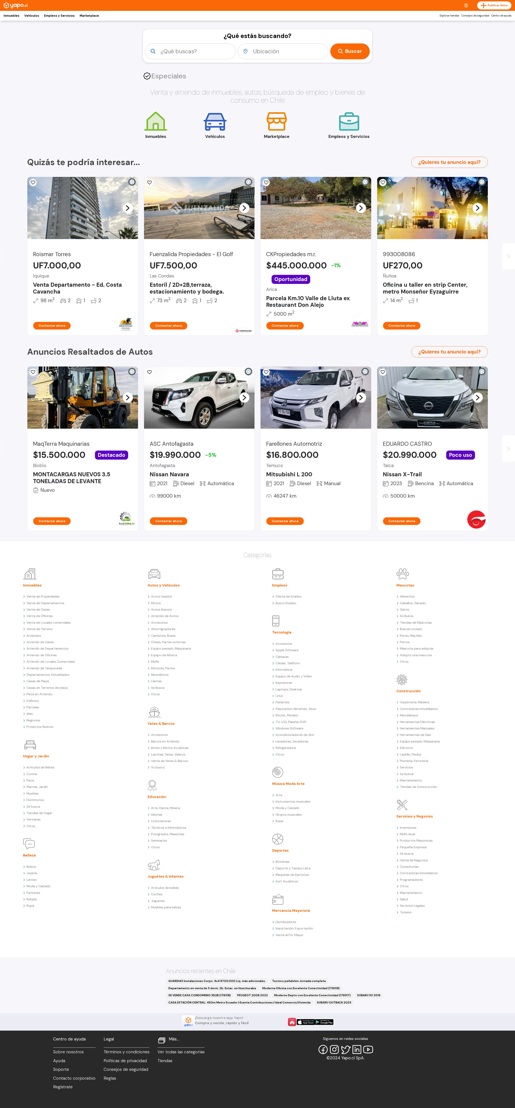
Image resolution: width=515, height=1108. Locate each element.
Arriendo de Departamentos (47, 648)
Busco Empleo (286, 603)
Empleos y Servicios (59, 16)
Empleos (279, 585)
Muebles (33, 793)
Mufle (155, 661)
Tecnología (281, 632)
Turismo (406, 912)
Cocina (32, 774)
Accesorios (159, 622)
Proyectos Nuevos (40, 727)
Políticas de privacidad (125, 1061)
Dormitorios (35, 800)
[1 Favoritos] (149, 182)
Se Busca (157, 688)
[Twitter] (345, 1049)
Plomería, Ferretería (414, 761)
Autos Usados (161, 596)
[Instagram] (334, 1049)
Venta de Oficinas (40, 616)
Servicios (406, 767)
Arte (279, 795)
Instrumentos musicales (293, 801)
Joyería (32, 873)
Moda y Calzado (38, 886)
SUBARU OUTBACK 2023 (334, 1002)
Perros (405, 642)
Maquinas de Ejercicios (292, 875)
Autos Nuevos (161, 609)
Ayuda (59, 1061)
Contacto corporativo (74, 1078)
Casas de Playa (38, 681)
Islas (30, 714)
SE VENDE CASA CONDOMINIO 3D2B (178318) (199, 995)
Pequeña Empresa (413, 847)
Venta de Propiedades (43, 596)
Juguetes (158, 901)
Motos (156, 603)
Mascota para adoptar (417, 648)
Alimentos (407, 596)
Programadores (411, 880)
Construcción (409, 691)
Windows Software (289, 728)
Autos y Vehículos (164, 585)
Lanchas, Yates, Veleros (168, 754)
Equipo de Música (164, 655)
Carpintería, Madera (414, 702)
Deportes (280, 850)
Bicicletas (282, 861)
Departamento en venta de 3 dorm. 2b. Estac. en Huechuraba (212, 988)
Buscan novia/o (411, 629)
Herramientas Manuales (417, 728)
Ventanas (34, 819)
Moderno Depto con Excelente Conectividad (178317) (312, 995)
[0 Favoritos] (33, 182)
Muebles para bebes (166, 907)
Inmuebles (11, 16)
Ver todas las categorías (181, 1052)
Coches (156, 894)
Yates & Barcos (161, 723)
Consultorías (409, 867)
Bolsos (31, 867)
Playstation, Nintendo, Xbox (296, 709)
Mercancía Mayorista (291, 910)
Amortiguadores (163, 629)
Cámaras (282, 657)
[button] (128, 208)
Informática (284, 669)
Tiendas (165, 1061)
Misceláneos (409, 715)
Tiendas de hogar (39, 813)
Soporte (61, 1069)
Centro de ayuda (501, 15)
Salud (404, 899)
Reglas (110, 1078)
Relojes (32, 899)
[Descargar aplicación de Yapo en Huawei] (292, 1022)
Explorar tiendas (449, 15)
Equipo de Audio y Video (294, 676)
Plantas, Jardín (37, 787)
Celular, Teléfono (288, 663)
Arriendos (34, 636)
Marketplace (89, 16)
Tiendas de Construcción (418, 787)
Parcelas (33, 707)
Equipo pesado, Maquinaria (171, 648)
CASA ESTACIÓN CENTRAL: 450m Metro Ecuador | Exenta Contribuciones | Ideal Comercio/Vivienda (239, 1002)
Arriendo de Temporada (44, 668)
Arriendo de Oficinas (42, 655)
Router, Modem (287, 715)
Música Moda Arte (288, 783)
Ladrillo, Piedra (410, 754)
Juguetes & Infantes (166, 876)
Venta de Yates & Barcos (169, 761)
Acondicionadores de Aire (295, 735)
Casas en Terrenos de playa (47, 688)
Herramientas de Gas (415, 735)
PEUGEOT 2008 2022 (252, 995)
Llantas (156, 681)
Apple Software (287, 650)
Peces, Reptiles (411, 636)
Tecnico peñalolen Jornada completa (299, 981)
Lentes (32, 880)
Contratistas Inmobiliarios (419, 709)
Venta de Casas (38, 609)
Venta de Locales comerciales (49, 622)
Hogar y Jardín (36, 756)
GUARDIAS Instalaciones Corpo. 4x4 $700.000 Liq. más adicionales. (217, 981)
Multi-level (407, 834)
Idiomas (156, 814)
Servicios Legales (412, 906)
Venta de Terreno (40, 629)
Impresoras (284, 683)
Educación (157, 796)
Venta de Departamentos (45, 603)
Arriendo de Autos (164, 616)
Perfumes (33, 893)
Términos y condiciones (126, 1052)
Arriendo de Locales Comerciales (51, 661)
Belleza (29, 855)
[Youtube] (368, 1049)
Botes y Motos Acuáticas (169, 748)
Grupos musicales (289, 814)
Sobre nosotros (68, 1052)
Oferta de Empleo (289, 596)
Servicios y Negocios (415, 816)
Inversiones (408, 828)
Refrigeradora (286, 748)
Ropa (30, 906)
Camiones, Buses (163, 636)
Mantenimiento (411, 780)
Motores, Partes (163, 668)
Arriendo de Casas (40, 642)
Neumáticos (160, 675)
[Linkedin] (357, 1049)
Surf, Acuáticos (287, 881)
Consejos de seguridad (475, 15)
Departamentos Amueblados (48, 675)
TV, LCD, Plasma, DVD (291, 722)
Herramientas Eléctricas (417, 722)
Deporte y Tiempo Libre (293, 868)
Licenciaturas (161, 821)
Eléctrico (406, 748)
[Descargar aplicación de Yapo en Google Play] (324, 1022)
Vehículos (31, 16)
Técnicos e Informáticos (168, 828)
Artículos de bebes (165, 888)
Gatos (404, 609)
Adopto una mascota (416, 655)
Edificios (33, 701)
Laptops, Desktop (289, 689)
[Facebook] (323, 1049)
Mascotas (405, 585)
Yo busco (158, 767)
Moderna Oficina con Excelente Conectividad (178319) (301, 988)
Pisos (30, 780)
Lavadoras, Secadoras (292, 741)
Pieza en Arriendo (39, 694)
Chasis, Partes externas (168, 642)
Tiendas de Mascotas (416, 622)
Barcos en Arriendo (165, 741)
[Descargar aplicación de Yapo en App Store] (306, 1022)
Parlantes (282, 702)
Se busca (33, 806)
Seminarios (159, 840)
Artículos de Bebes (40, 767)
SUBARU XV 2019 (368, 995)
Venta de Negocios (414, 860)
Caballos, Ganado (413, 603)
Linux (279, 696)
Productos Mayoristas (416, 840)
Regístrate (63, 1087)
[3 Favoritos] (33, 372)
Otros (31, 826)
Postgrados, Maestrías (167, 834)
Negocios (33, 720)
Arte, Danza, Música (165, 808)
